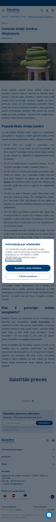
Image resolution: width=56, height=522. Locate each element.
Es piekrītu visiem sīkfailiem (28, 268)
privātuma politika (13, 260)
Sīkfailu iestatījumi (28, 276)
